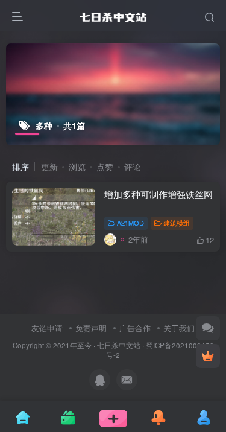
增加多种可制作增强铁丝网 (158, 194)
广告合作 (135, 328)
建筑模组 (176, 222)
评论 (132, 166)
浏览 (77, 166)
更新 (49, 166)
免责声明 (91, 328)
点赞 (104, 166)
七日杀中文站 (118, 345)
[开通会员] (208, 356)
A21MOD (130, 222)
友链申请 (47, 328)
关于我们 (179, 328)
